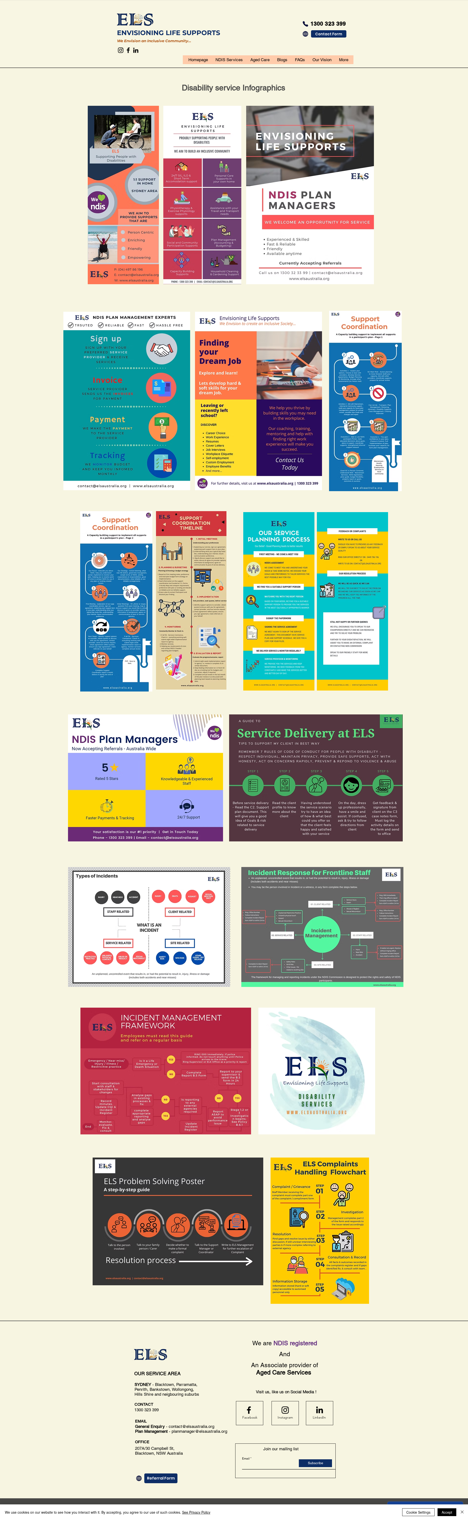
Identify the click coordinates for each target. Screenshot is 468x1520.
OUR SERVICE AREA (158, 1373)
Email (246, 1458)
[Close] (462, 1512)
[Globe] (305, 34)
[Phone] (305, 24)
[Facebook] (128, 50)
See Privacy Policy (196, 1512)
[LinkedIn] (135, 50)
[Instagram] (120, 50)
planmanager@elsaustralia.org (199, 1431)
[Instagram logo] (285, 1410)
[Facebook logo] (249, 1410)
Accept (447, 1512)
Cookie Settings (418, 1512)
